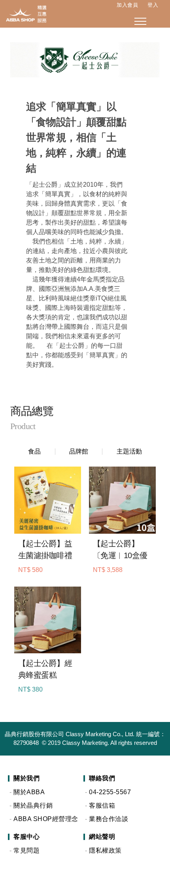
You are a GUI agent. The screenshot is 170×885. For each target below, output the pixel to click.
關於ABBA (29, 792)
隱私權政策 (105, 850)
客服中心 (26, 837)
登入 (152, 5)
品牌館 (78, 451)
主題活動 (129, 451)
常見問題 (26, 850)
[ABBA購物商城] (23, 13)
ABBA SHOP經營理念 (45, 819)
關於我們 (26, 778)
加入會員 (127, 5)
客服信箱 (102, 805)
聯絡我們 (102, 778)
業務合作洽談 (108, 819)
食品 (34, 451)
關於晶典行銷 (33, 805)
